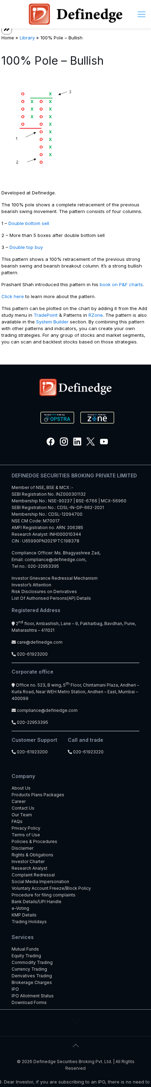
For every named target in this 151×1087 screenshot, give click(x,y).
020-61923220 (88, 751)
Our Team (22, 814)
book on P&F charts (121, 284)
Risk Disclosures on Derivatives (44, 591)
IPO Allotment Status (33, 995)
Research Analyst (29, 868)
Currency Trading (29, 969)
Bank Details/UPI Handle (36, 901)
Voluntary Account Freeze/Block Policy (51, 888)
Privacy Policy (26, 828)
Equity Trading (26, 955)
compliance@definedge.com (55, 559)
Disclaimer (22, 848)
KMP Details (24, 915)
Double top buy (26, 247)
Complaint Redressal (33, 874)
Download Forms (29, 1002)
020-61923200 (32, 654)
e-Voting (20, 908)
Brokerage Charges (32, 982)
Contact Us (23, 808)
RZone (95, 315)
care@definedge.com (40, 642)
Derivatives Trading (32, 975)
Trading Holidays (29, 921)
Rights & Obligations (32, 854)
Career (19, 801)
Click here (12, 296)
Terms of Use (26, 834)
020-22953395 (43, 566)
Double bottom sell (28, 223)
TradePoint (46, 315)
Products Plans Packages (38, 794)
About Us (21, 788)
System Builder (52, 321)
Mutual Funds (25, 949)
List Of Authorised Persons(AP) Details (51, 598)
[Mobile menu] (141, 14)
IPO (15, 989)
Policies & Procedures (34, 841)
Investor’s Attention (31, 584)
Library (27, 37)
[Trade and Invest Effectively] (75, 14)
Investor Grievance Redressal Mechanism (55, 578)
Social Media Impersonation (40, 881)
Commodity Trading (32, 962)
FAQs (17, 821)
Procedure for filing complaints (44, 895)
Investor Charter (28, 861)
